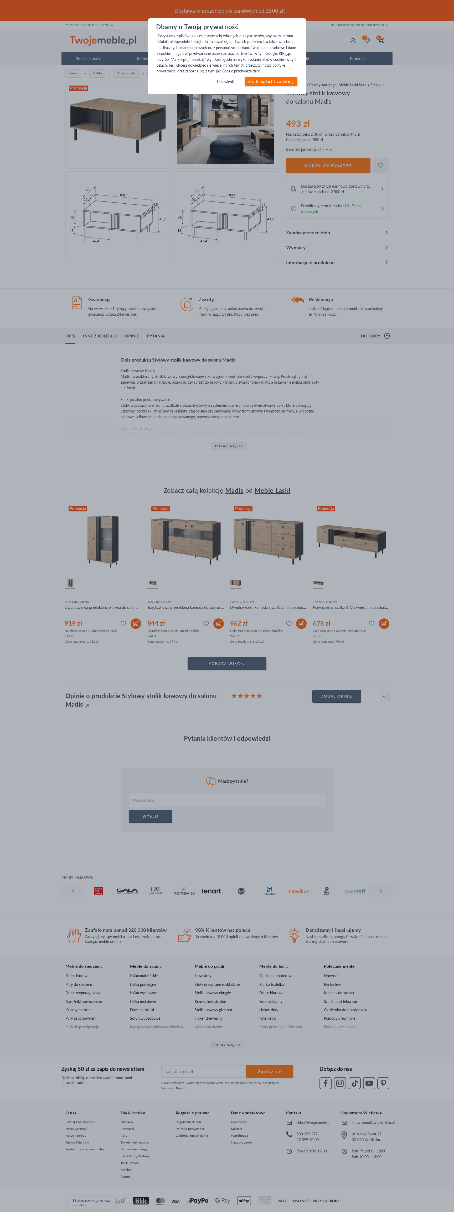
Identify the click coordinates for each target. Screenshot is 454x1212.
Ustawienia (226, 82)
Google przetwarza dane (241, 71)
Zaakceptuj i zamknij (271, 81)
